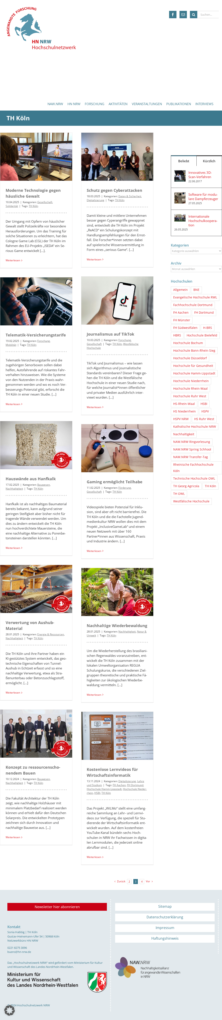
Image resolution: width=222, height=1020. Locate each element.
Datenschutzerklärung (165, 917)
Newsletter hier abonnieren (57, 906)
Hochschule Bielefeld (202, 335)
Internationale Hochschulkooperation (202, 220)
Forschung (124, 340)
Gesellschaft (44, 202)
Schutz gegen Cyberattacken (114, 190)
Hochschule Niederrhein (191, 381)
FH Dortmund (135, 785)
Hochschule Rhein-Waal (190, 389)
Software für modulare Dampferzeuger (203, 196)
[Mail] (183, 14)
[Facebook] (172, 14)
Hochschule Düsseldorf (190, 358)
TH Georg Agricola (186, 486)
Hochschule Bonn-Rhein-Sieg (194, 351)
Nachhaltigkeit (14, 488)
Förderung (124, 488)
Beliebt (183, 161)
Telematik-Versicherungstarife (36, 335)
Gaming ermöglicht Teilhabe (114, 481)
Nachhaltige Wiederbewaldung (117, 625)
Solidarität (12, 206)
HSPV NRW (181, 419)
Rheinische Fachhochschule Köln (193, 468)
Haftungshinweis (165, 938)
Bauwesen (43, 485)
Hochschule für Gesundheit (193, 366)
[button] (9, 1010)
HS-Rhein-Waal (184, 404)
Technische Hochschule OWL (194, 478)
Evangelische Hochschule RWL (195, 297)
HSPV (205, 411)
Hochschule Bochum (188, 343)
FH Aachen (119, 785)
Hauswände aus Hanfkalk (31, 478)
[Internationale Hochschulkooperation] (180, 216)
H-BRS (207, 328)
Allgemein (180, 290)
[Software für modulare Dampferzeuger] (180, 194)
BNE (196, 290)
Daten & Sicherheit (129, 196)
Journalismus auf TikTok (110, 334)
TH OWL (179, 494)
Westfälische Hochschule (191, 501)
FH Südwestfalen (185, 328)
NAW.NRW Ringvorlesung (191, 442)
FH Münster (181, 320)
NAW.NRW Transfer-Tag (190, 457)
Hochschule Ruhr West (189, 396)
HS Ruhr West (204, 419)
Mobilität (11, 345)
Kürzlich (209, 161)
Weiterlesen (13, 260)
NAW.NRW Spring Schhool (192, 449)
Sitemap (165, 906)
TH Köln (33, 206)
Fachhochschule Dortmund (192, 305)
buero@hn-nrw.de (19, 952)
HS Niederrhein (184, 411)
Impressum (165, 927)
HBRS (177, 335)
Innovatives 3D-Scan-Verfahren (200, 174)
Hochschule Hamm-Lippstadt (104, 789)
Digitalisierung (95, 200)
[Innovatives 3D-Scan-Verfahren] (180, 173)
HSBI (97, 793)
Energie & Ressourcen (50, 634)
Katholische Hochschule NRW (194, 427)
